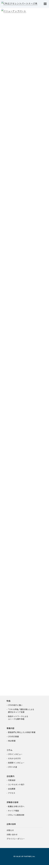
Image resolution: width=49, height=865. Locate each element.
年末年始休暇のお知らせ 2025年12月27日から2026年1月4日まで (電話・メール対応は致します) (24, 574)
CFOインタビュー (15, 754)
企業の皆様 (11, 824)
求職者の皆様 (12, 802)
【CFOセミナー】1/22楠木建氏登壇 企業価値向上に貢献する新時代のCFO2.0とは (24, 555)
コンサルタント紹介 (16, 784)
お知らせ (10, 830)
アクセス (11, 793)
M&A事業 (12, 740)
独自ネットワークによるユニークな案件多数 (18, 717)
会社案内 (10, 776)
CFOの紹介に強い (15, 705)
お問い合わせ (12, 834)
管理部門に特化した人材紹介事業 (21, 732)
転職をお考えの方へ (16, 806)
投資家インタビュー (16, 762)
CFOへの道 (12, 767)
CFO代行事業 (13, 736)
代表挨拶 (11, 780)
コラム (9, 750)
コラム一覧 (23, 500)
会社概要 (11, 788)
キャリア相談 (13, 810)
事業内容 (10, 728)
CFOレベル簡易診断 (16, 815)
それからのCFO (14, 758)
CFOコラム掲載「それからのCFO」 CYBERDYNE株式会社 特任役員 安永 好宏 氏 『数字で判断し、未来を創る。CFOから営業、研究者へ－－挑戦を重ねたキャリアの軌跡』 (24, 533)
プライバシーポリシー (16, 838)
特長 (8, 701)
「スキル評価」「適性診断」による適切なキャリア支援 (21, 710)
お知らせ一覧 (23, 585)
